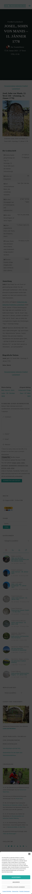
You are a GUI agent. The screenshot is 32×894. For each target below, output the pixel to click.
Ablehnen (16, 882)
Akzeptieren (16, 877)
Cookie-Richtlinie (6, 891)
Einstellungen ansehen (16, 887)
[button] (29, 854)
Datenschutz (15, 891)
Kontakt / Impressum (24, 891)
